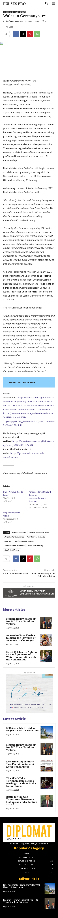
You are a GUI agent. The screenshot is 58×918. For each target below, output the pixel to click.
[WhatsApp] (37, 34)
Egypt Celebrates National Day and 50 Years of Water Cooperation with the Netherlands (22, 656)
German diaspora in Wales (39, 532)
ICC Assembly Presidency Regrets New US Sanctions (22, 729)
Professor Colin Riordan (24, 541)
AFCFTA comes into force (15, 573)
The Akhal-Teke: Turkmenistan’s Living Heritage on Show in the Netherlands (21, 782)
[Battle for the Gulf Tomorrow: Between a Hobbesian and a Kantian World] (47, 801)
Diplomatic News (11, 12)
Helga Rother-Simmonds (14, 537)
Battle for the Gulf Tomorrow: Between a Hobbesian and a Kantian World (21, 801)
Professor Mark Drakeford (14, 545)
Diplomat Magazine (14, 21)
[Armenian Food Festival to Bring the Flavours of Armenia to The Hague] (46, 640)
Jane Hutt (8, 541)
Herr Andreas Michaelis (36, 537)
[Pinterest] (30, 34)
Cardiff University (19, 532)
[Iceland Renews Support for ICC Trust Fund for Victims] (46, 623)
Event (22, 12)
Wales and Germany (35, 545)
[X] (23, 34)
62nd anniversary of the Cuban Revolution (43, 574)
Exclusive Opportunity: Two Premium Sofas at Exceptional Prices (20, 764)
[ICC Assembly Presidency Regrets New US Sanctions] (47, 732)
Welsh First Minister (11, 550)
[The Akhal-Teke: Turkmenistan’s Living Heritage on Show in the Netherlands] (47, 783)
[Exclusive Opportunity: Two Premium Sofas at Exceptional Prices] (47, 766)
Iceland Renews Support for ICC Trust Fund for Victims (21, 621)
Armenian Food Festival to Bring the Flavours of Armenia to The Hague (21, 638)
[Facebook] (16, 34)
